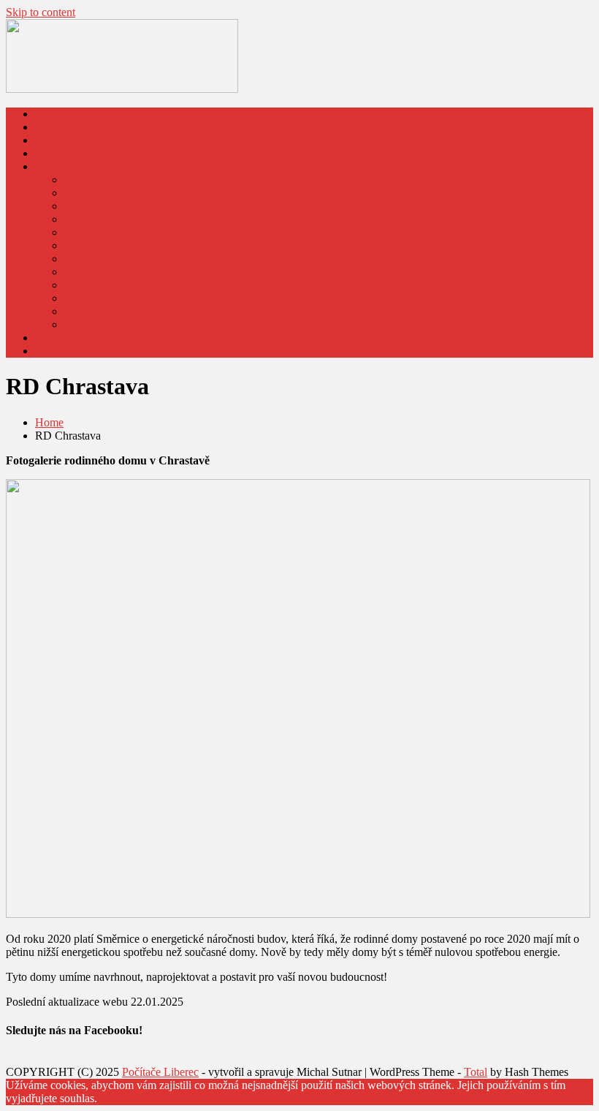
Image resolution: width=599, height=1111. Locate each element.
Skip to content (40, 12)
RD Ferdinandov (103, 219)
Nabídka (55, 140)
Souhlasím (121, 1098)
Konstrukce (61, 153)
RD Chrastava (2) (105, 285)
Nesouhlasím (175, 1098)
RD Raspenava (99, 232)
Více (216, 1098)
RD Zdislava (93, 324)
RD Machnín (94, 179)
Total (475, 1072)
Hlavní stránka (68, 114)
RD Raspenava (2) (107, 206)
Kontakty (56, 337)
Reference (58, 166)
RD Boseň (88, 258)
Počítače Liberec (160, 1072)
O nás (48, 127)
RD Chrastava (97, 271)
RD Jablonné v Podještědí (124, 298)
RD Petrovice (95, 311)
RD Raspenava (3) (107, 193)
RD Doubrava (97, 245)
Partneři (53, 350)
